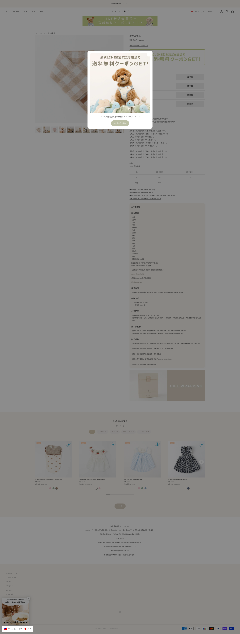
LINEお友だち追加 (120, 123)
